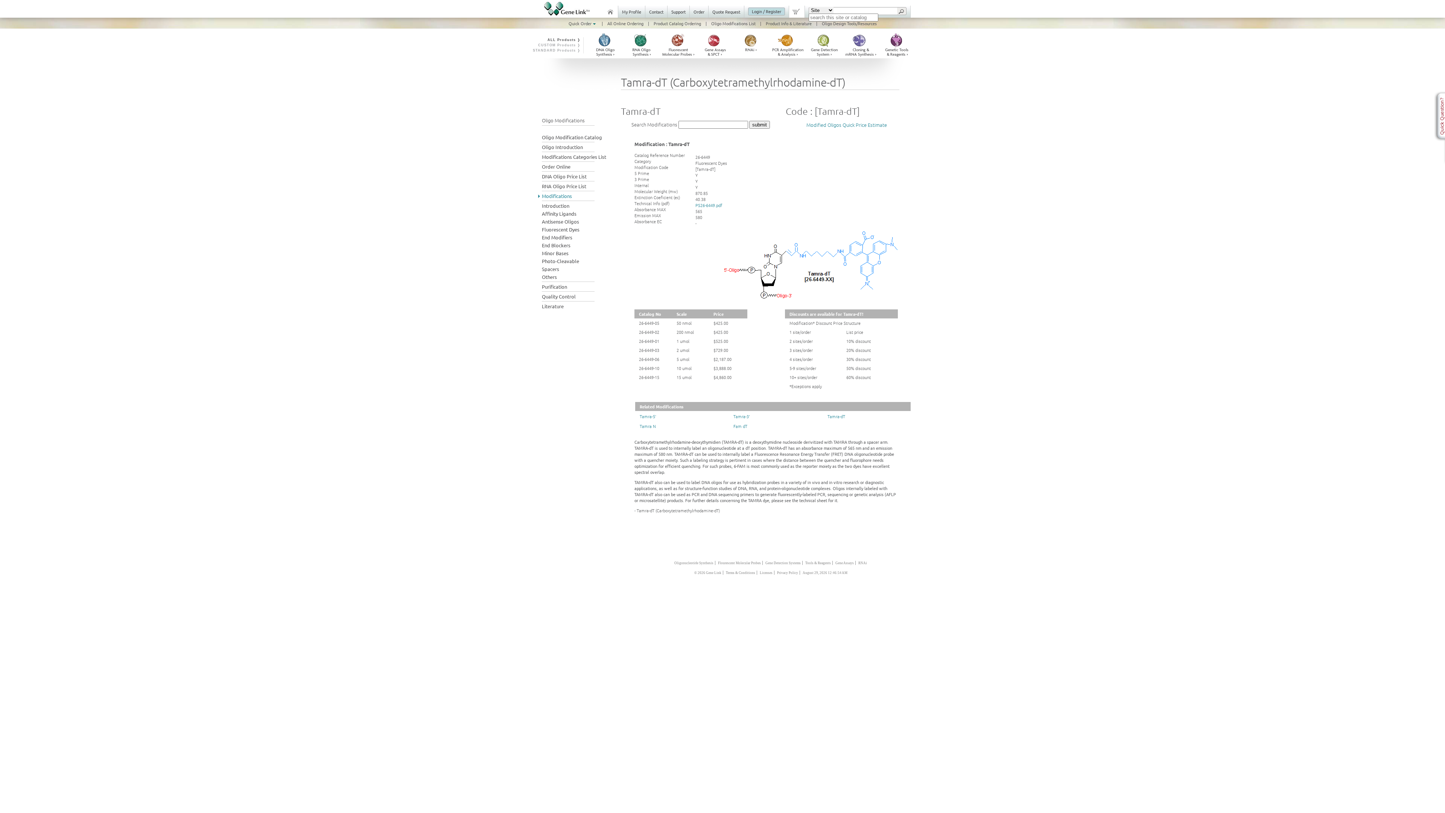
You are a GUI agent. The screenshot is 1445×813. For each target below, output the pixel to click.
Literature (553, 306)
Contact (656, 12)
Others (549, 277)
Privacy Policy (787, 573)
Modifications (557, 196)
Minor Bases (555, 253)
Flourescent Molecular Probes (739, 563)
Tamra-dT (836, 416)
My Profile (631, 12)
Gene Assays (844, 563)
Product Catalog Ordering (677, 23)
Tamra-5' (648, 416)
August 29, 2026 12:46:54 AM (825, 573)
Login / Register (766, 11)
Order (699, 12)
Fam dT (740, 426)
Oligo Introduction (562, 147)
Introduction (555, 205)
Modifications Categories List (574, 157)
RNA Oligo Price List (564, 186)
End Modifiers (557, 237)
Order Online (556, 166)
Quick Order (581, 23)
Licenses (766, 573)
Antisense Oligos (560, 221)
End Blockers (556, 245)
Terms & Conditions (740, 573)
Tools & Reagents (818, 563)
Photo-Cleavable (560, 261)
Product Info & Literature (789, 23)
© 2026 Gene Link (707, 573)
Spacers (550, 269)
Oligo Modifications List (733, 23)
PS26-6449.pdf (708, 205)
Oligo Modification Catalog (572, 137)
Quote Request (726, 12)
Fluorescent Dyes (561, 229)
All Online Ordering (625, 23)
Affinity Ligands (559, 213)
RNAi (862, 563)
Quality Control (559, 296)
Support (678, 12)
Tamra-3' (741, 416)
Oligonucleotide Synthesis (693, 563)
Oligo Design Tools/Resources (849, 23)
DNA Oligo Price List (564, 176)
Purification (554, 286)
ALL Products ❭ (564, 40)
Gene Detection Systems (783, 563)
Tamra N (648, 426)
